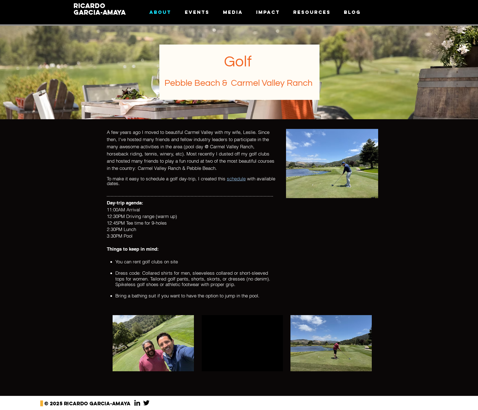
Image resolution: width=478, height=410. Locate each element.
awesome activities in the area (150, 146)
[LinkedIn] (137, 403)
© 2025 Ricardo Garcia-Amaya (87, 403)
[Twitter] (146, 403)
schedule (236, 178)
